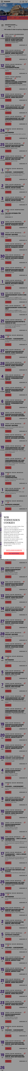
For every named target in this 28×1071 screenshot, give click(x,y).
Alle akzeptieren (14, 553)
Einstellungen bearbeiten (14, 550)
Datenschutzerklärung (9, 542)
